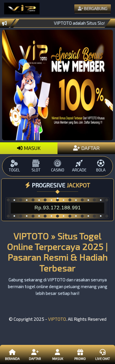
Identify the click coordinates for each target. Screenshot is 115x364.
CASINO (57, 170)
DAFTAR (90, 148)
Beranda (12, 358)
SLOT (36, 170)
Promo (80, 358)
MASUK (31, 148)
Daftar (35, 358)
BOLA (101, 170)
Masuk (57, 358)
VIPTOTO (57, 319)
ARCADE (79, 170)
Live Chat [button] (102, 358)
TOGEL (14, 170)
